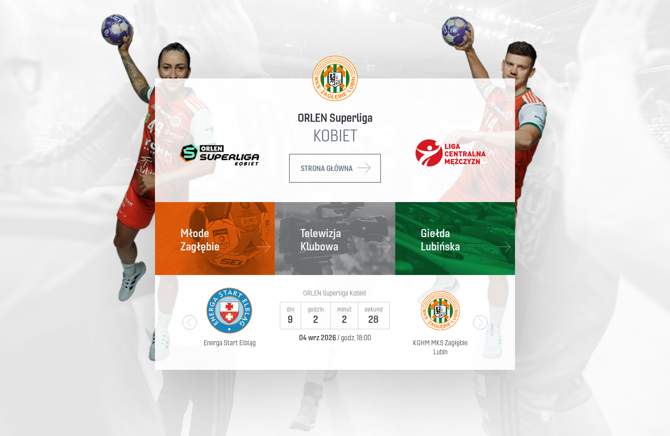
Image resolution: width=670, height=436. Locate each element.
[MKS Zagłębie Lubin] (335, 78)
